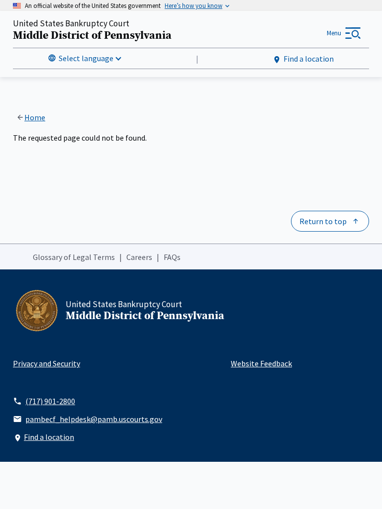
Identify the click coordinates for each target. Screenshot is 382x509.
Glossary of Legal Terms (74, 257)
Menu (334, 33)
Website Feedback (261, 363)
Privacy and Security (46, 363)
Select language (86, 58)
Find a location (309, 59)
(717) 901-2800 (50, 401)
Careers (139, 257)
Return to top (323, 221)
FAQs (172, 257)
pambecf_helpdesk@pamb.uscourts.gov (93, 419)
